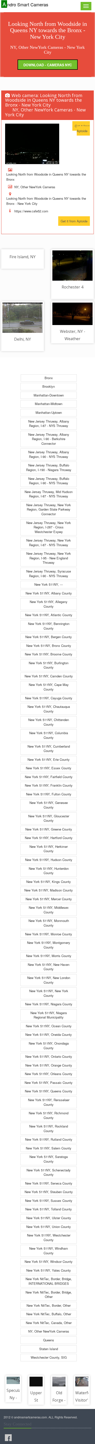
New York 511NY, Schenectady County (49, 1172)
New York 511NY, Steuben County (49, 1191)
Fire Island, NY (23, 256)
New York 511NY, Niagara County (48, 1004)
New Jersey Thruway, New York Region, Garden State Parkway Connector (48, 509)
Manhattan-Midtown (48, 403)
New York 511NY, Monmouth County (48, 923)
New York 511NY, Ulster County (48, 1218)
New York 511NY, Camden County (49, 676)
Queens (48, 1340)
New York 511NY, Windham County (48, 1250)
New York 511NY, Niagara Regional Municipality (48, 1015)
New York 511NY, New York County (48, 993)
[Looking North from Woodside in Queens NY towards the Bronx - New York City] (32, 144)
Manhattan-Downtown (49, 395)
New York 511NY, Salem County (48, 1148)
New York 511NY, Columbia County (48, 735)
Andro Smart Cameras (25, 4)
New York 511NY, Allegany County (48, 604)
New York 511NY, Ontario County (48, 1056)
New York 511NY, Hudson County (48, 859)
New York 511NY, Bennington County (48, 626)
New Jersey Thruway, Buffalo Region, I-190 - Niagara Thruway (48, 467)
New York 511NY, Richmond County (48, 1115)
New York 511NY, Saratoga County (48, 1159)
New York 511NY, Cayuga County (48, 698)
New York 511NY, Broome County (48, 654)
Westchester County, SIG (49, 1357)
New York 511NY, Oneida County (48, 1034)
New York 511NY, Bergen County (48, 636)
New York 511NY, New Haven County (48, 966)
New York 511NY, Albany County (49, 593)
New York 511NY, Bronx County (48, 645)
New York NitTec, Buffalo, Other (48, 1314)
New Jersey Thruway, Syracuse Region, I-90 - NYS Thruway (48, 573)
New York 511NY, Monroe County (48, 934)
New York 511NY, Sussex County (48, 1200)
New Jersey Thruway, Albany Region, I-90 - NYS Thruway (48, 454)
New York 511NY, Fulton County (48, 794)
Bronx (49, 378)
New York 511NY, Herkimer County (48, 848)
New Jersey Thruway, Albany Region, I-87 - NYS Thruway (48, 423)
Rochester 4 (72, 287)
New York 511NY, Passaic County (49, 1082)
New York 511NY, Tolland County (48, 1209)
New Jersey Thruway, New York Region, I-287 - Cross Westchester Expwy (48, 527)
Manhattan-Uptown (49, 412)
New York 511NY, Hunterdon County (49, 870)
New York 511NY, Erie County (49, 759)
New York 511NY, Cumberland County (49, 748)
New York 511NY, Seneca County (48, 1183)
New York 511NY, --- (48, 584)
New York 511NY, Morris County (48, 955)
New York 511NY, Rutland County (48, 1139)
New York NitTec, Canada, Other (49, 1322)
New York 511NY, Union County (48, 1226)
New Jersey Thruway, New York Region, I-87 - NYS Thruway (48, 542)
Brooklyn (48, 386)
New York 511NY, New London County (48, 980)
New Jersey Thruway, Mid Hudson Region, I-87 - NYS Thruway (49, 494)
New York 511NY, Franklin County (49, 785)
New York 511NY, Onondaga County (49, 1045)
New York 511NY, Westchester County (48, 1237)
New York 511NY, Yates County (48, 1270)
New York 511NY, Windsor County (49, 1261)
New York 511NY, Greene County (48, 829)
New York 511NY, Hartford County (49, 837)
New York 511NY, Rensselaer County (48, 1102)
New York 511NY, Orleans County (48, 1073)
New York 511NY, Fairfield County (49, 776)
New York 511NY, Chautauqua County (49, 708)
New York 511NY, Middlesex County (49, 909)
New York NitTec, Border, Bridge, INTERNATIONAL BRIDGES (49, 1281)
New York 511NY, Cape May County (49, 687)
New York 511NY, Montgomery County (48, 944)
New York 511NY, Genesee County (48, 805)
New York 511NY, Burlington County (48, 665)
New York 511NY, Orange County (48, 1065)
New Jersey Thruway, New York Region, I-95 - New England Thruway (48, 558)
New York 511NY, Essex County (48, 768)
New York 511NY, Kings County (48, 881)
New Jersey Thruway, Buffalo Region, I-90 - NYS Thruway (48, 480)
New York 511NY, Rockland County (48, 1128)
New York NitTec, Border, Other (49, 1305)
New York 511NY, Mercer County (49, 899)
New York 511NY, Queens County (48, 1091)
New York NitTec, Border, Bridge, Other (49, 1294)
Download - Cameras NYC (47, 64)
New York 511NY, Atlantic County (48, 615)
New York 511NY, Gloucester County (48, 818)
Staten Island (48, 1348)
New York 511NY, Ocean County (49, 1026)
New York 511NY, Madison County (48, 890)
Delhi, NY (22, 339)
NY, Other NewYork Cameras (48, 1331)
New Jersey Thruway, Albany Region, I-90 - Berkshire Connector (48, 439)
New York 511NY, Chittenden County (48, 722)
